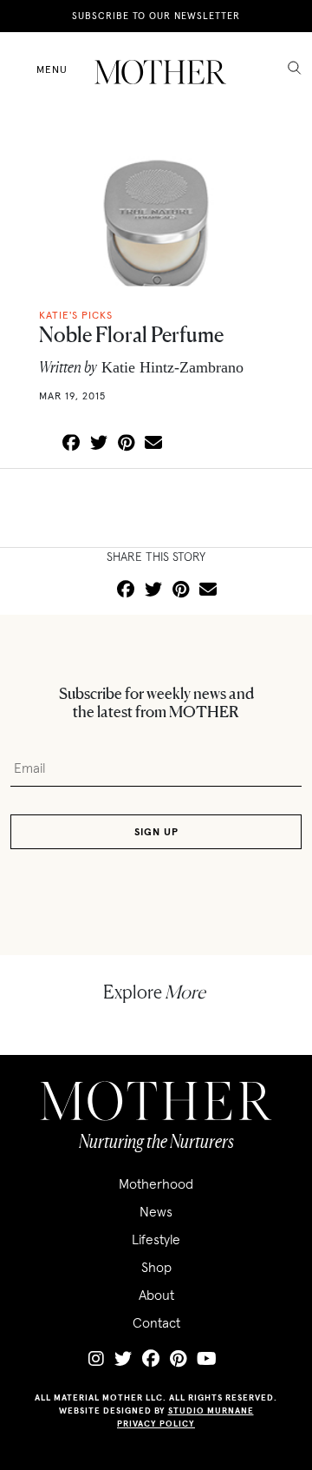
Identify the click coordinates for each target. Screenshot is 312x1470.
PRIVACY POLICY (156, 1423)
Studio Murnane (211, 1410)
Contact (156, 1322)
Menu (52, 69)
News (156, 1211)
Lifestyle (156, 1239)
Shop (156, 1267)
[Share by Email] (153, 443)
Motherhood (156, 1183)
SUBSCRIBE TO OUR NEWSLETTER (156, 16)
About (156, 1294)
